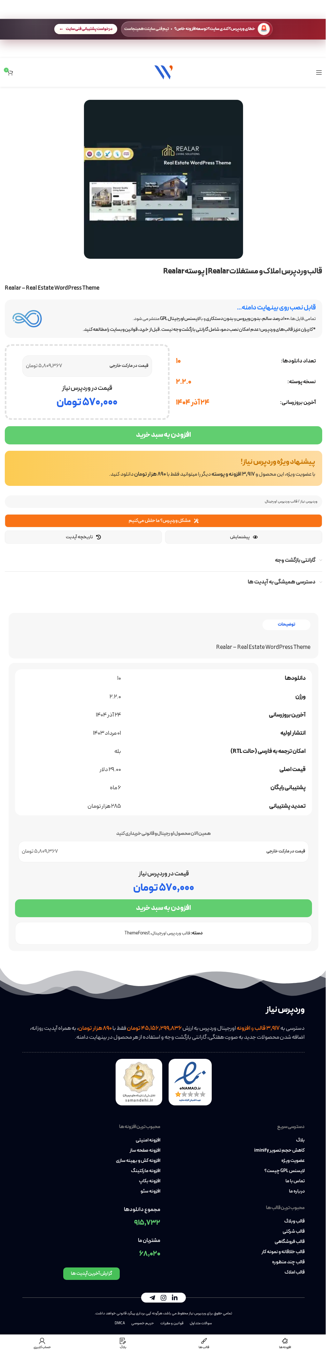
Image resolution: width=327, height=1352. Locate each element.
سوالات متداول (201, 1323)
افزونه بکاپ (149, 1181)
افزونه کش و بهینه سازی (138, 1161)
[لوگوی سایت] (163, 72)
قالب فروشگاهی (290, 1242)
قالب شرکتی (294, 1232)
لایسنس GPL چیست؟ (284, 1171)
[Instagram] (163, 1298)
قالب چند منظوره (288, 1262)
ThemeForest (137, 933)
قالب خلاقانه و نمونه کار (283, 1252)
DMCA (120, 1323)
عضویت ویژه (293, 1161)
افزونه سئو (150, 1191)
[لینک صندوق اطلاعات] (163, 468)
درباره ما (297, 1191)
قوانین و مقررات (171, 1323)
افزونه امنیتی (148, 1140)
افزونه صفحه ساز (145, 1151)
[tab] (286, 625)
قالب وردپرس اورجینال (281, 501)
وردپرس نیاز (308, 501)
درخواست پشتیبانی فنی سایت (89, 29)
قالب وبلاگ (294, 1221)
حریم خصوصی (142, 1323)
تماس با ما (295, 1181)
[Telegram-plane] (152, 1298)
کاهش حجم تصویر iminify (279, 1151)
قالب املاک (295, 1272)
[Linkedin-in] (174, 1298)
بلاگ (300, 1140)
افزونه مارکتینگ (145, 1171)
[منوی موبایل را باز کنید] (319, 72)
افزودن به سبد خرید (163, 435)
